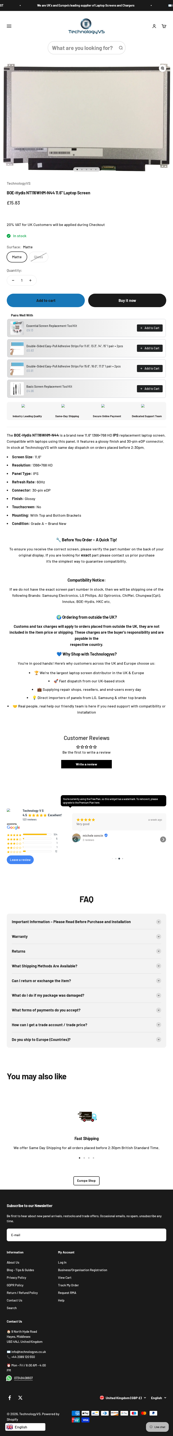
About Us (13, 1262)
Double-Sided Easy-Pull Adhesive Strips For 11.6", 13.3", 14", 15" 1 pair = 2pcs (74, 346)
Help (61, 1300)
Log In (62, 1262)
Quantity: (14, 270)
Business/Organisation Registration (82, 1270)
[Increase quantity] (30, 280)
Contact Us (14, 1300)
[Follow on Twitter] (20, 1398)
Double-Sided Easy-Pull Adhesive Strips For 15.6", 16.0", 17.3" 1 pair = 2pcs (73, 366)
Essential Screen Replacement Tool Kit (51, 326)
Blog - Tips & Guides (20, 1270)
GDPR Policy (15, 1285)
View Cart (65, 1277)
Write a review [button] (86, 764)
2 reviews (88, 840)
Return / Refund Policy (22, 1293)
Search (12, 1308)
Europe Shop (86, 1180)
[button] (75, 839)
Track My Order (68, 1285)
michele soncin (93, 835)
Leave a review (20, 860)
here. (97, 802)
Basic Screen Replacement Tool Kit (49, 386)
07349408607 (23, 1378)
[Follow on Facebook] (9, 1398)
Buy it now (127, 300)
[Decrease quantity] (13, 280)
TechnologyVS (19, 183)
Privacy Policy (16, 1277)
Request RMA (67, 1293)
